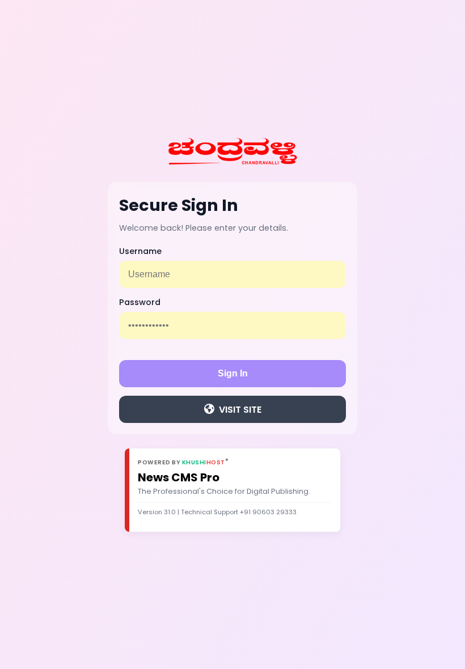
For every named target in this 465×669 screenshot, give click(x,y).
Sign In (233, 373)
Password (139, 302)
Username (140, 251)
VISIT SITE (240, 409)
